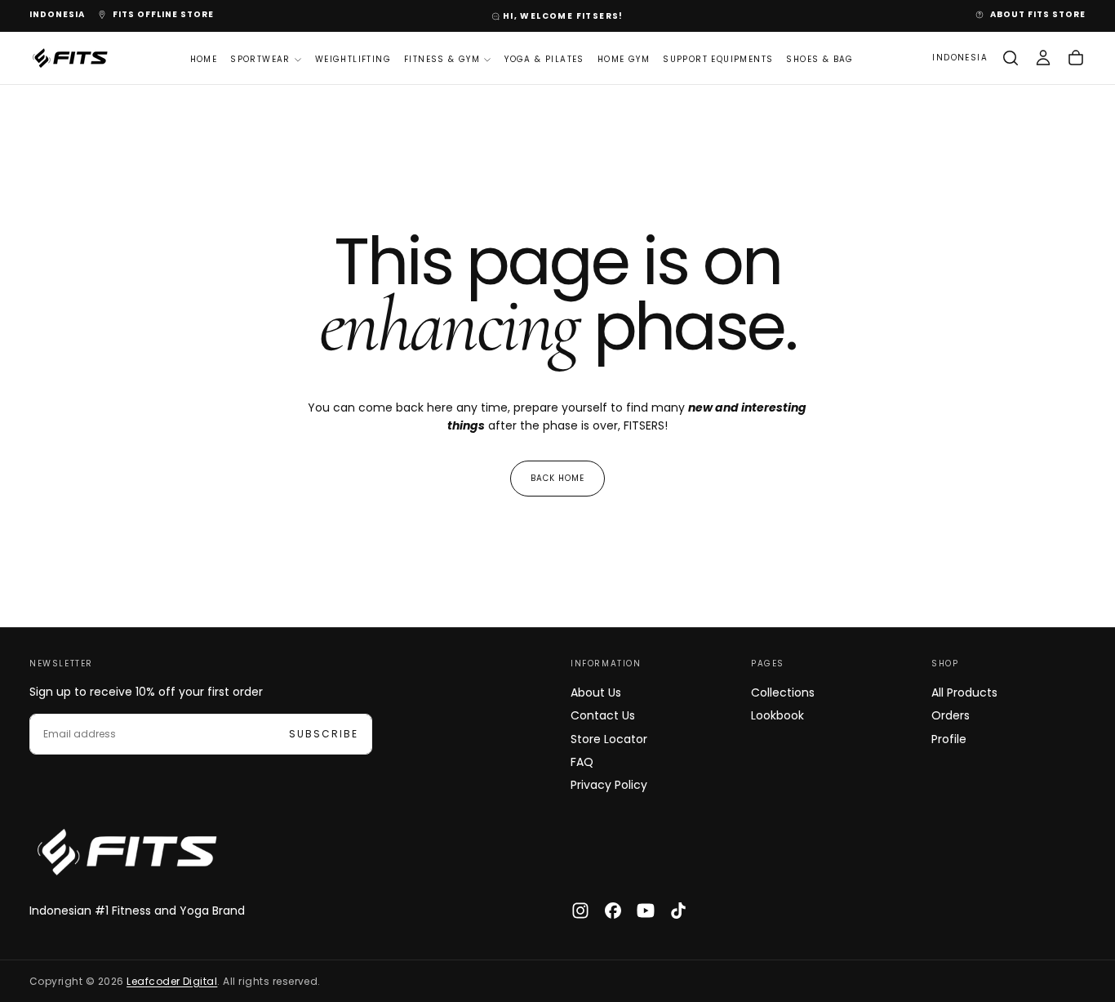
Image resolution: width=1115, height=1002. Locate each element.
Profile (948, 739)
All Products (964, 692)
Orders (950, 715)
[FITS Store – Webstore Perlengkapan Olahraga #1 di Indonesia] (127, 852)
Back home (557, 478)
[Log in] (1043, 58)
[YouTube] (645, 910)
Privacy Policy (609, 785)
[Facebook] (613, 910)
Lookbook (777, 715)
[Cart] (1076, 58)
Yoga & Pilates (544, 58)
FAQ (582, 762)
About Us (596, 692)
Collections (783, 692)
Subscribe (323, 734)
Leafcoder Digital (172, 981)
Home (204, 58)
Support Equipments (718, 58)
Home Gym (623, 58)
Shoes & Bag (819, 58)
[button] (57, 15)
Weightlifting (353, 58)
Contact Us (603, 715)
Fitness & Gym (442, 58)
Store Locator (609, 739)
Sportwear (260, 58)
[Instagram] (580, 910)
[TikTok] (678, 910)
